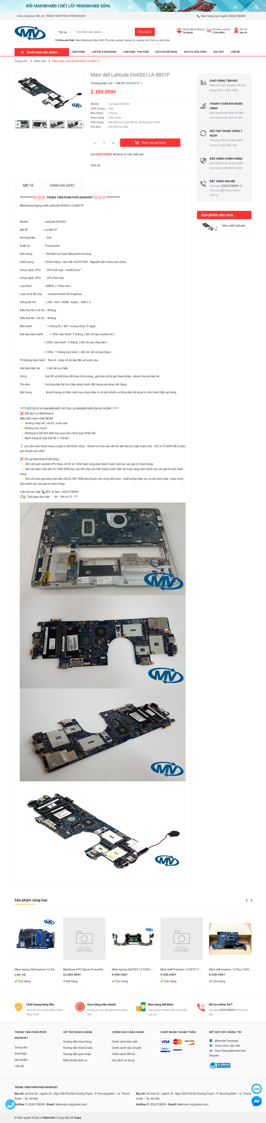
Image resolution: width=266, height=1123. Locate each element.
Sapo (77, 1117)
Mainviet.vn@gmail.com (71, 1104)
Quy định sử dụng (123, 1060)
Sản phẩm (21, 1059)
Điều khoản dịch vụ (75, 1060)
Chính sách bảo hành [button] (128, 1032)
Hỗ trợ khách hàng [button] (77, 1032)
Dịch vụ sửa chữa (160, 40)
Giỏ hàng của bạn (221, 29)
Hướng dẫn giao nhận (77, 1054)
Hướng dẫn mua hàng (77, 1041)
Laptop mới (142, 40)
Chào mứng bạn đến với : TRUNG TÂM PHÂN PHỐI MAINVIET (51, 16)
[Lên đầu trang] (259, 1116)
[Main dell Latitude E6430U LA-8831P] (209, 226)
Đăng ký (200, 29)
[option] (23, 125)
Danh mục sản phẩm (42, 52)
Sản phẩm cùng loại (31, 900)
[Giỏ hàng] (208, 30)
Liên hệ (19, 1066)
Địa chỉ (243, 29)
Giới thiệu (21, 1053)
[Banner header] (133, 5)
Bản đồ (243, 32)
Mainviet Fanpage (226, 1040)
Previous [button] (18, 124)
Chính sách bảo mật (125, 1041)
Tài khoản (188, 32)
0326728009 (237, 16)
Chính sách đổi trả (123, 1054)
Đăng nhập (188, 29)
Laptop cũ (129, 40)
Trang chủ (21, 1047)
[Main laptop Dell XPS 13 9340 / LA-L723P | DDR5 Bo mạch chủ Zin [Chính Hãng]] (133, 938)
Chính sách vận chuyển (127, 1047)
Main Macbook (84, 40)
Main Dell (98, 40)
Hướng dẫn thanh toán (78, 1047)
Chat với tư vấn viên (227, 1045)
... (56, 44)
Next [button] (81, 124)
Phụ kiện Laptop (114, 40)
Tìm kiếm (145, 32)
